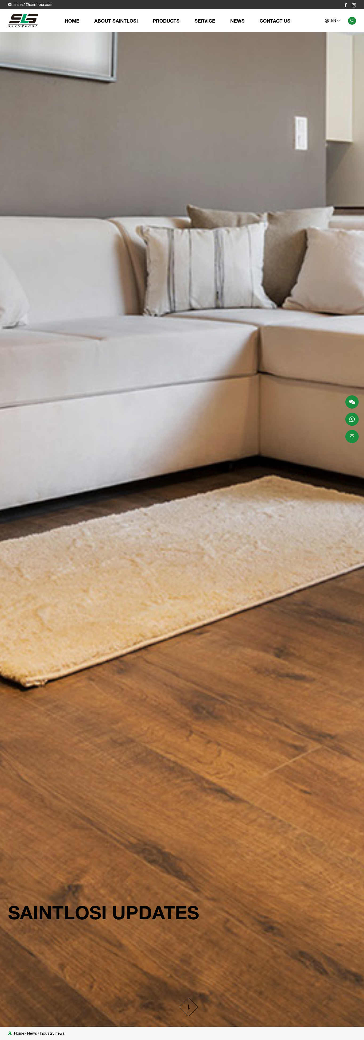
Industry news (52, 1033)
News (237, 21)
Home (72, 21)
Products (166, 21)
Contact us (275, 21)
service (205, 21)
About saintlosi (116, 21)
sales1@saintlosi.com (33, 4)
